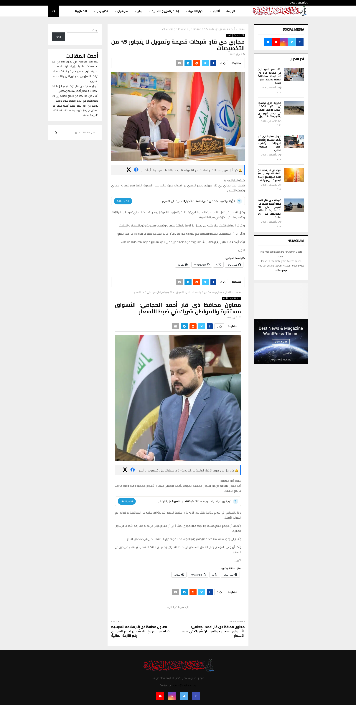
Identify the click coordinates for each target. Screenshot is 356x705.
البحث (95, 30)
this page (282, 270)
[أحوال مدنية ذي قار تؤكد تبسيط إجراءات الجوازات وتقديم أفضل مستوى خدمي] (294, 141)
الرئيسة (230, 11)
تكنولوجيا (102, 11)
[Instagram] (172, 696)
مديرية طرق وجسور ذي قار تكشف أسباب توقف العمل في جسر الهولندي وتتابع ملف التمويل (269, 109)
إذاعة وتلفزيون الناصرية (165, 11)
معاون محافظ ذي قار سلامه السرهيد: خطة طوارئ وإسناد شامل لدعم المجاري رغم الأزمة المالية (140, 631)
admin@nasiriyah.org (184, 685)
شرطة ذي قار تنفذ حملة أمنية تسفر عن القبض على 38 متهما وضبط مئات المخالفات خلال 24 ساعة (269, 208)
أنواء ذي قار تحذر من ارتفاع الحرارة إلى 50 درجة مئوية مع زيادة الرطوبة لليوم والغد (269, 175)
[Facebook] (196, 696)
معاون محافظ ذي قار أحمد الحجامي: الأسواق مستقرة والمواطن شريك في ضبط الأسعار (213, 631)
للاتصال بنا (81, 11)
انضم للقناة (123, 201)
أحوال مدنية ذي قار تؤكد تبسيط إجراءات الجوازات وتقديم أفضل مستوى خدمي (269, 143)
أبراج (139, 11)
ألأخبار (216, 11)
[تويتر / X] (128, 170)
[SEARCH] (56, 132)
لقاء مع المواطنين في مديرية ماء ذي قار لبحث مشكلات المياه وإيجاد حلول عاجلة (269, 76)
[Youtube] (160, 696)
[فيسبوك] (136, 170)
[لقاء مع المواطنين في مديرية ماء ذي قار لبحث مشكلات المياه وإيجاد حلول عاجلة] (294, 74)
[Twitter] (184, 696)
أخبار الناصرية (195, 11)
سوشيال (122, 11)
